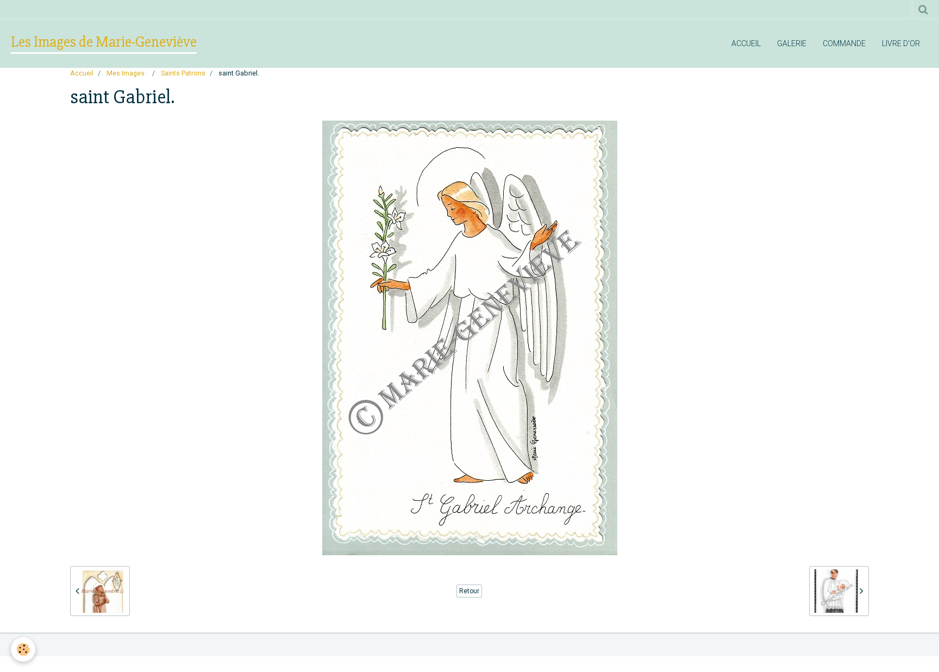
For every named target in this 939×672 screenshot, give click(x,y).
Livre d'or (901, 43)
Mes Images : (127, 73)
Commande (844, 43)
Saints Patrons (183, 73)
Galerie (791, 43)
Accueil (746, 43)
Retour (469, 591)
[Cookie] (23, 649)
